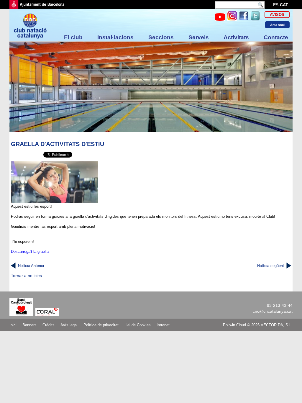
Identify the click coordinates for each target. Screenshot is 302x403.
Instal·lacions (115, 37)
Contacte (276, 37)
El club (73, 37)
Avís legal (69, 325)
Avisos (277, 14)
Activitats (236, 37)
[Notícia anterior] (13, 265)
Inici (13, 325)
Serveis (198, 37)
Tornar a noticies (26, 275)
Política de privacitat (101, 325)
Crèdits (48, 325)
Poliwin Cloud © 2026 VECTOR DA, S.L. (258, 325)
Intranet (163, 325)
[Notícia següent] (288, 265)
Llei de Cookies (137, 325)
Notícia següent (270, 265)
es (275, 4)
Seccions (161, 37)
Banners (29, 325)
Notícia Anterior (31, 265)
